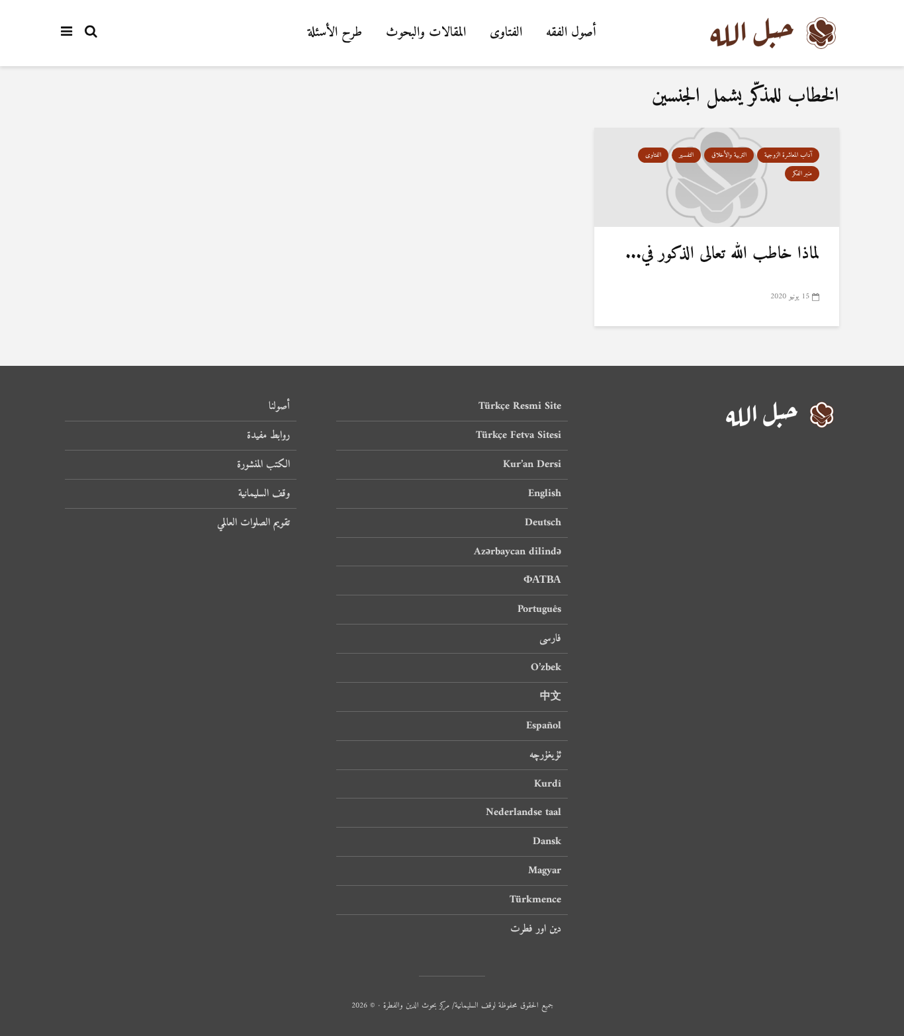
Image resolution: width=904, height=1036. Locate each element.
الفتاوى (506, 32)
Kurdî (547, 784)
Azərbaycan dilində (517, 551)
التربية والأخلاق (728, 155)
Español (543, 725)
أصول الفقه (571, 32)
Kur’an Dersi (532, 464)
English (544, 493)
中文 (550, 696)
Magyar (544, 870)
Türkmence (535, 899)
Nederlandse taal (523, 812)
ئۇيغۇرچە (545, 755)
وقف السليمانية (264, 493)
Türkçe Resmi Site (519, 407)
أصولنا (279, 407)
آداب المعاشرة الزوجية (788, 155)
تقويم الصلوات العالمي (253, 522)
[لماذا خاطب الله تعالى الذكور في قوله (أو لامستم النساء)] (716, 177)
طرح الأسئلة (335, 32)
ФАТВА (542, 580)
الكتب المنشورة (263, 464)
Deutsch (543, 522)
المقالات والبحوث (426, 32)
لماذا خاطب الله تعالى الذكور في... (722, 253)
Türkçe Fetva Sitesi (518, 435)
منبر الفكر (802, 173)
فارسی (550, 638)
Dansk (547, 841)
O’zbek (546, 667)
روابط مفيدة (268, 435)
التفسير (686, 155)
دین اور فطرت (535, 929)
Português (539, 609)
